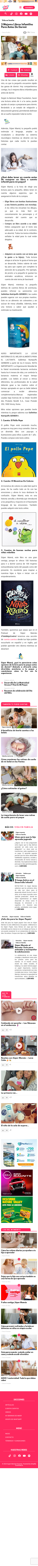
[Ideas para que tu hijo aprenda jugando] (7, 835)
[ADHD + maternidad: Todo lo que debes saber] (19, 1368)
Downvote (7, 1030)
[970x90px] (19, 65)
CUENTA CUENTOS (12, 1408)
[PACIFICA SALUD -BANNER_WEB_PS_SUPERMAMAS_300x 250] (19, 1168)
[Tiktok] (11, 13)
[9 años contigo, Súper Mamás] (19, 1292)
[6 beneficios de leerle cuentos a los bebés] (19, 718)
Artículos (19, 873)
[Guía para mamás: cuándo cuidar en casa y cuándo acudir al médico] (19, 1342)
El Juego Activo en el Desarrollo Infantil (24, 881)
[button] (20, 7)
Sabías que (27, 873)
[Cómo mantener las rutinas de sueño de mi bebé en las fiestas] (19, 747)
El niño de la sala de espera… (15, 1126)
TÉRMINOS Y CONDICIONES (15, 1441)
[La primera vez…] (19, 1080)
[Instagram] (16, 13)
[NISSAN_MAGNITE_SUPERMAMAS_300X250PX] (17, 1195)
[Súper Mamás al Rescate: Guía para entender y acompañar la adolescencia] (7, 944)
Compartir (3, 38)
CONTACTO (9, 1437)
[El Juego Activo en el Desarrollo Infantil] (7, 876)
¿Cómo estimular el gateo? (14, 788)
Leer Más (23, 866)
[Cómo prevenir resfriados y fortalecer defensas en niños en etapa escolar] (19, 1316)
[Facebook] (21, 13)
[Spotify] (30, 13)
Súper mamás (6, 727)
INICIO (7, 1433)
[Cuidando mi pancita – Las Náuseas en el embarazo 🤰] (19, 1011)
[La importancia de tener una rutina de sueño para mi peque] (19, 803)
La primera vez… (9, 1093)
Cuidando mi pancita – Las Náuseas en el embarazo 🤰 (18, 1024)
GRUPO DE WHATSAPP (13, 1419)
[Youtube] (26, 13)
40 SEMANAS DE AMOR (13, 1416)
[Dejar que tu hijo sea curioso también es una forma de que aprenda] (19, 1266)
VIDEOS (8, 1412)
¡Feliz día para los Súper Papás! (16, 919)
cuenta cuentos (10, 639)
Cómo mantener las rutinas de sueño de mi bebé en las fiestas (18, 760)
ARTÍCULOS (9, 1405)
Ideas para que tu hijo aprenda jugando (25, 838)
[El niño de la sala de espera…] (19, 1113)
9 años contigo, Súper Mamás (14, 1302)
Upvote (3, 1030)
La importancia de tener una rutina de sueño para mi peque (18, 816)
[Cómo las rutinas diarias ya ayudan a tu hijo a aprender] (19, 1240)
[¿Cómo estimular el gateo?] (19, 776)
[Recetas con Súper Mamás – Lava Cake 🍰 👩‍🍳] (19, 1046)
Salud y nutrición (7, 756)
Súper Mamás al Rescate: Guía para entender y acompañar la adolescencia (26, 948)
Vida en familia (7, 812)
